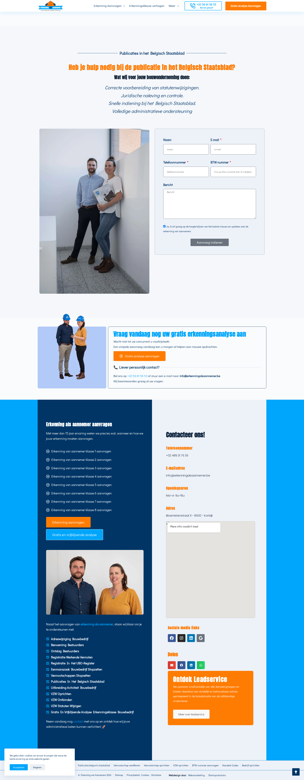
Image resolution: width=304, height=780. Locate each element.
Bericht (168, 185)
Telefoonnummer (174, 162)
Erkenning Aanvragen (108, 6)
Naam (167, 140)
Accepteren (18, 767)
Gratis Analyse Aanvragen (246, 6)
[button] (172, 665)
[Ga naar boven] (296, 772)
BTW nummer (220, 162)
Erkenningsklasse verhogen (146, 6)
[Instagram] (181, 638)
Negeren (37, 767)
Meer (172, 6)
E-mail (215, 140)
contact (78, 721)
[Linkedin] (191, 638)
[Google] (201, 638)
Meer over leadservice (191, 714)
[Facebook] (172, 638)
